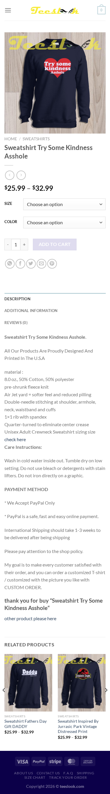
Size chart (34, 777)
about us (23, 773)
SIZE (8, 204)
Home (10, 138)
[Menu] (7, 10)
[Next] (106, 701)
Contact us (48, 773)
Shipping (85, 773)
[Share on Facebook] (20, 264)
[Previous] (4, 701)
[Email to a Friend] (41, 264)
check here (15, 439)
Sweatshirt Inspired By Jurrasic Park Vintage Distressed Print (78, 726)
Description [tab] (17, 298)
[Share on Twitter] (31, 264)
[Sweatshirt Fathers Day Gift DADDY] (28, 682)
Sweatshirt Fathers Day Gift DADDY (25, 724)
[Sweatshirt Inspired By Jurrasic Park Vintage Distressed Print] (82, 682)
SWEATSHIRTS (36, 138)
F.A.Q (68, 773)
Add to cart (55, 244)
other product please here (30, 618)
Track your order (68, 777)
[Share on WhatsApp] (10, 264)
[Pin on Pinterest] (52, 264)
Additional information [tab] (31, 310)
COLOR (10, 222)
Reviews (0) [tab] (16, 322)
